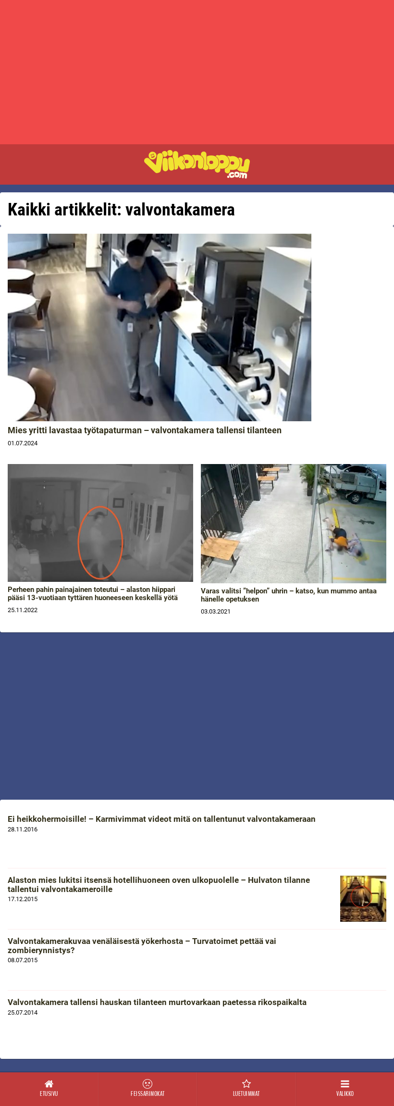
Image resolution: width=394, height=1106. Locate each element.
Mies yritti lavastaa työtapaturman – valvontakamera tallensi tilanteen (145, 430)
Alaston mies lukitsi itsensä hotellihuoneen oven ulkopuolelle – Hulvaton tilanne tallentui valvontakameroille (159, 884)
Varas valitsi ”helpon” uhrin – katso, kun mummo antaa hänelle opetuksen (289, 595)
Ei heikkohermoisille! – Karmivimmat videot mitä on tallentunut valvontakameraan (162, 819)
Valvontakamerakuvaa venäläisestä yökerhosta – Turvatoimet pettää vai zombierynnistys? (142, 945)
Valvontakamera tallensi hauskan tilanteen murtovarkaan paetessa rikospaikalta (157, 1002)
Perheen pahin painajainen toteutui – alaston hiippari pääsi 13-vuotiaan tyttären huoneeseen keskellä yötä (93, 593)
